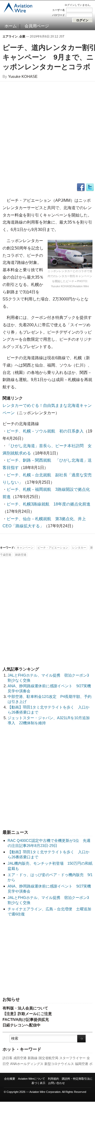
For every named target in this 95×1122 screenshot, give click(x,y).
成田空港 (20, 1058)
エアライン (10, 36)
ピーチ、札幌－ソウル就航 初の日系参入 (45, 431)
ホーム (11, 26)
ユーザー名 (58, 10)
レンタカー (79, 547)
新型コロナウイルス (59, 1064)
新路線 (32, 1058)
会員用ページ (37, 26)
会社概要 (9, 1078)
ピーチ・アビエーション (52, 547)
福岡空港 (81, 1064)
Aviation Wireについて (31, 1078)
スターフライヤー (72, 1058)
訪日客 (7, 1058)
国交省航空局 (48, 1058)
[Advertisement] (47, 956)
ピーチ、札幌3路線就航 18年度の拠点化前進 (48, 504)
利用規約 (53, 1078)
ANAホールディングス (26, 1064)
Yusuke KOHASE (22, 76)
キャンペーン (25, 547)
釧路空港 (20, 554)
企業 (22, 36)
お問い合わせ (56, 1082)
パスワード (58, 15)
